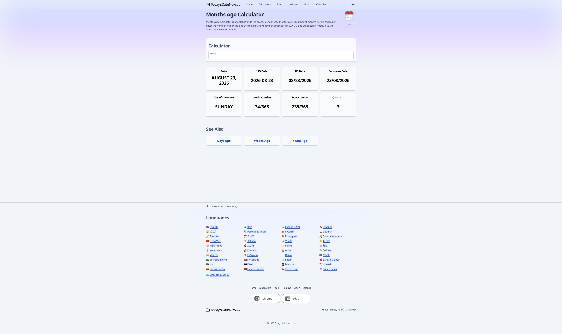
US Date (300, 71)
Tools (280, 4)
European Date (338, 71)
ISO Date (261, 71)
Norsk (326, 255)
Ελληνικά (252, 255)
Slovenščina (291, 269)
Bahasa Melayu (331, 259)
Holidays (293, 4)
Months (213, 53)
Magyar (214, 255)
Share (351, 24)
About (325, 309)
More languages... (219, 274)
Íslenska (289, 264)
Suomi (288, 259)
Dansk (288, 255)
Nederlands (216, 250)
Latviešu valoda (255, 269)
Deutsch (327, 231)
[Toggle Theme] (353, 4)
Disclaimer (351, 309)
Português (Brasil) (257, 231)
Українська (216, 245)
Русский (289, 231)
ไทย (325, 245)
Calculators (264, 4)
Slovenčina (253, 259)
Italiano (251, 241)
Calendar (321, 4)
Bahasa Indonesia (332, 236)
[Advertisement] (281, 173)
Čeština (327, 250)
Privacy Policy (336, 309)
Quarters (338, 97)
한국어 (288, 241)
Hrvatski (327, 264)
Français (214, 236)
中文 (249, 227)
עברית (288, 250)
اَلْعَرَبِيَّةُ (213, 231)
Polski (288, 245)
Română (252, 250)
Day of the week (224, 97)
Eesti (250, 264)
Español (327, 227)
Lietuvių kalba (217, 269)
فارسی (250, 245)
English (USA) (292, 227)
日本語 (250, 236)
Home (249, 4)
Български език (218, 259)
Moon (307, 4)
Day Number (300, 97)
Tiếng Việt (215, 241)
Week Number (262, 97)
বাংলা (211, 264)
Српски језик (330, 269)
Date (224, 71)
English (214, 227)
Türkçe (326, 241)
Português (291, 236)
